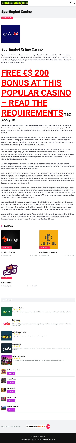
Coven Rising (11, 379)
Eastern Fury (11, 397)
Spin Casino (16, 320)
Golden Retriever (13, 406)
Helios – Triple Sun (13, 370)
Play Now (11, 373)
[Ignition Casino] (19, 239)
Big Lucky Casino (17, 308)
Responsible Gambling (49, 439)
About (39, 439)
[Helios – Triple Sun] (3, 373)
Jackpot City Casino (18, 356)
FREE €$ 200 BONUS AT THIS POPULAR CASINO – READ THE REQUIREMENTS (36, 93)
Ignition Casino (8, 252)
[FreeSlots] (14, 2)
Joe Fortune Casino (48, 252)
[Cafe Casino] (19, 269)
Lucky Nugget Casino (19, 332)
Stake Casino (16, 344)
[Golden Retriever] (3, 410)
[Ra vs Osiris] (3, 392)
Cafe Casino (6, 282)
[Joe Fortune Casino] (57, 239)
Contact (34, 439)
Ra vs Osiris (11, 388)
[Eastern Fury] (3, 401)
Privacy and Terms (26, 439)
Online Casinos (7, 17)
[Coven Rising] (3, 382)
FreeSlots (42, 436)
